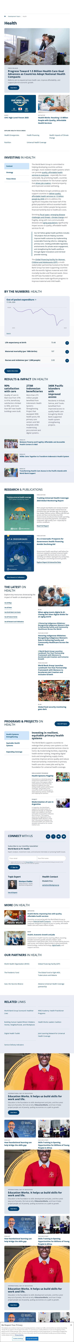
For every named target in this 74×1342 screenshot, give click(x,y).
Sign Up (15, 867)
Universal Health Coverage (36, 142)
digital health (56, 945)
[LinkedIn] (48, 836)
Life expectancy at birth (15, 342)
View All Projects (62, 724)
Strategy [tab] (9, 172)
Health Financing (33, 135)
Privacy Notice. (19, 1335)
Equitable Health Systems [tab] (13, 744)
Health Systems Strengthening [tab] (12, 735)
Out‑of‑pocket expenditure (20, 299)
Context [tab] (9, 166)
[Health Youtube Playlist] (64, 836)
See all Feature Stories (11, 617)
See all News (8, 607)
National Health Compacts (42, 921)
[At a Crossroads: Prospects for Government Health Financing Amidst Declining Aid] (19, 553)
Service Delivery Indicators (14, 1045)
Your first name (43, 858)
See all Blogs (8, 603)
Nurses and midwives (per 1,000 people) (22, 360)
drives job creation (43, 183)
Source (8, 333)
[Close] (71, 1325)
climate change (57, 217)
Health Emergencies (11, 135)
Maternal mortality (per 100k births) (21, 351)
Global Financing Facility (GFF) (49, 964)
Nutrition (7, 142)
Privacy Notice (29, 862)
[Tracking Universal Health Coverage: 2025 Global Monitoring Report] (19, 512)
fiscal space (45, 214)
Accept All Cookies (32, 1338)
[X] (53, 836)
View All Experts (12, 892)
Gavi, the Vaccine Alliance (13, 984)
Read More (13, 88)
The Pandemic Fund (11, 972)
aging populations (50, 223)
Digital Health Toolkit (12, 1033)
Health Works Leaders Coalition (49, 1022)
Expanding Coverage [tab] (14, 752)
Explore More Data (12, 371)
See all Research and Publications (14, 621)
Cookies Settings (18, 1338)
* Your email (13, 858)
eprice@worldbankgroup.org (50, 885)
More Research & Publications (15, 577)
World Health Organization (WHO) (16, 964)
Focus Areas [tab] (11, 179)
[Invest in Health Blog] (58, 836)
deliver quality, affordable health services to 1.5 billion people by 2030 (48, 196)
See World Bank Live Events (13, 612)
